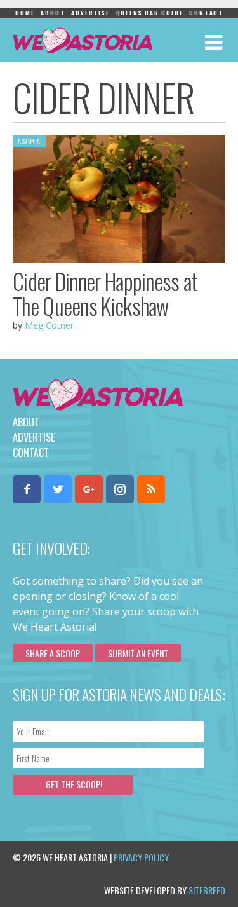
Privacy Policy (141, 857)
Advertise (90, 12)
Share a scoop (52, 653)
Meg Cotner (49, 325)
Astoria (29, 141)
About (53, 12)
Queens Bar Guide (149, 12)
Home (24, 12)
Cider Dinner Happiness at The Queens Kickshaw (105, 293)
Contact (206, 12)
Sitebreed (206, 890)
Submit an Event (138, 653)
